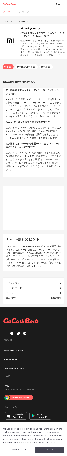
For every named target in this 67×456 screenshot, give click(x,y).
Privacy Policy (10, 359)
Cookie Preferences (17, 449)
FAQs (6, 385)
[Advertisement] (33, 208)
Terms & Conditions (13, 368)
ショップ (16, 21)
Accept (50, 449)
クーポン (6, 21)
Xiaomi (25, 21)
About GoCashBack (13, 350)
